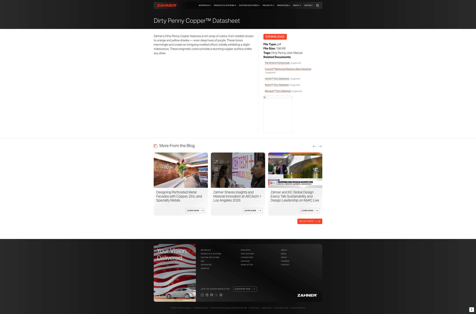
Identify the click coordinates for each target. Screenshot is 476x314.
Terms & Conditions (298, 308)
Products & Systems (211, 254)
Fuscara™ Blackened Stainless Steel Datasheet (288, 69)
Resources (206, 265)
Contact (308, 5)
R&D (202, 261)
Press (284, 257)
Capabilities (247, 257)
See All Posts (306, 221)
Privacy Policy (254, 308)
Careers (285, 261)
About (296, 5)
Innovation (282, 5)
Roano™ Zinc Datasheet (277, 84)
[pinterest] (221, 295)
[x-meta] (216, 295)
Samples (205, 268)
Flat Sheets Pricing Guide (277, 62)
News (283, 254)
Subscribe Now (243, 289)
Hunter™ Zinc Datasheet (277, 78)
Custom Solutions (248, 5)
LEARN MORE (193, 211)
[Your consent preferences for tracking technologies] (471, 309)
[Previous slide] (314, 146)
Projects (267, 5)
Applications (247, 254)
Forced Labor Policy (281, 308)
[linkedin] (207, 295)
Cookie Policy (266, 308)
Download (275, 37)
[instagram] (202, 295)
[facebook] (211, 295)
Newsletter (247, 265)
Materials (204, 5)
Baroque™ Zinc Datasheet (278, 91)
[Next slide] (320, 146)
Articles (245, 261)
